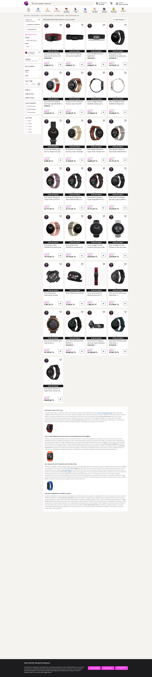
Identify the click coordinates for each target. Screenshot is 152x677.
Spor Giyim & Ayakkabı (47, 15)
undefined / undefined (33, 24)
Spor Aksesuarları (59, 15)
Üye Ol (120, 4)
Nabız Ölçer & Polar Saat (72, 15)
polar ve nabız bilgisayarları (105, 413)
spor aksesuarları (66, 470)
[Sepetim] (111, 3)
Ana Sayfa (27, 15)
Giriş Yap (125, 4)
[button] (51, 49)
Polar (105, 442)
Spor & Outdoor (35, 15)
